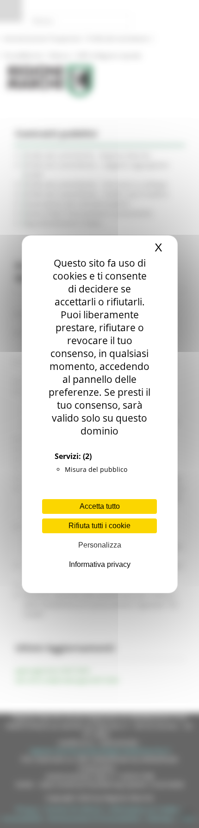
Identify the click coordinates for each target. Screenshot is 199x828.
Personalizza (99, 545)
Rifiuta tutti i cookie (99, 526)
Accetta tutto (100, 506)
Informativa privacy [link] (100, 564)
